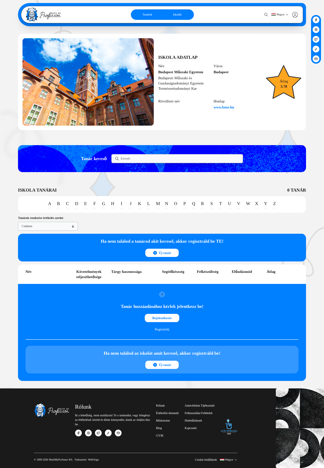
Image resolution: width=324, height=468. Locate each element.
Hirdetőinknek (193, 420)
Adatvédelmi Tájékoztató (199, 405)
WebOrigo (93, 459)
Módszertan (163, 420)
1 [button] (162, 294)
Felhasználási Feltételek (199, 413)
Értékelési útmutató (167, 413)
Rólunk (160, 405)
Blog (159, 428)
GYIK (160, 435)
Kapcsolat (190, 428)
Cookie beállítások (206, 459)
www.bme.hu (224, 107)
